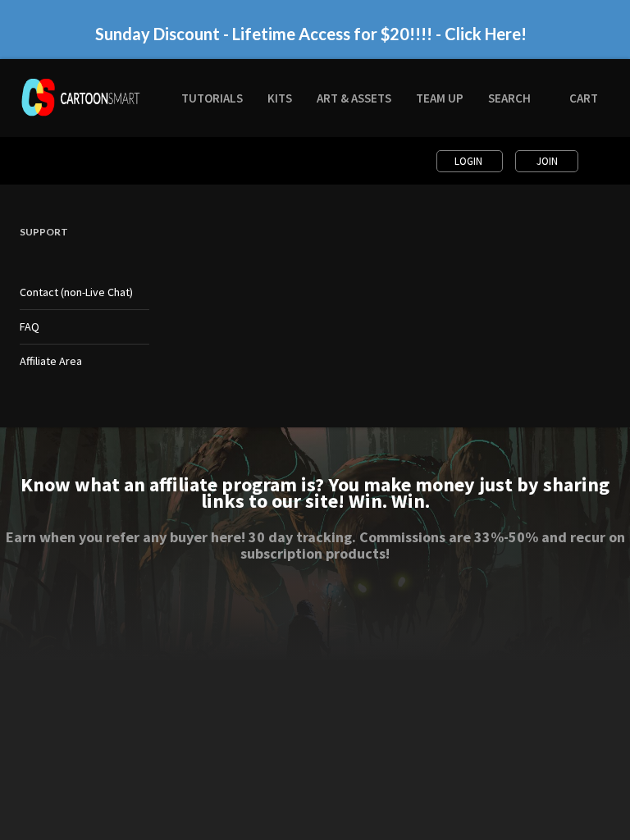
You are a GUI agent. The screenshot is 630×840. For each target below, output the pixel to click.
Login (470, 161)
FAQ (29, 326)
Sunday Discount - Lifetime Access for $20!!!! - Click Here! (311, 33)
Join (547, 161)
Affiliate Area (51, 361)
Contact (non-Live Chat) (76, 292)
